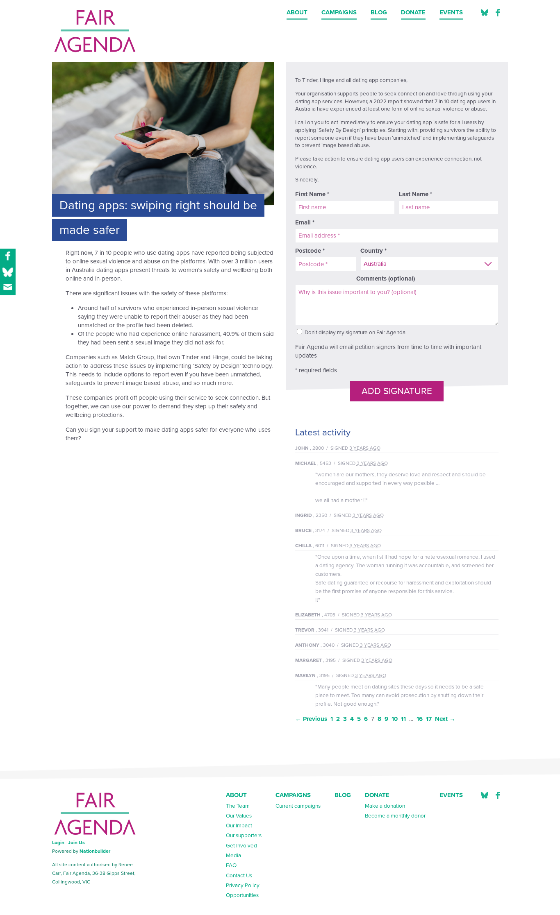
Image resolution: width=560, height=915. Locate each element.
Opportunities (242, 895)
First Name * (312, 194)
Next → (445, 718)
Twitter (484, 13)
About (297, 12)
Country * (373, 250)
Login (58, 842)
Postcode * (310, 250)
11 (403, 718)
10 (395, 718)
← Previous (311, 718)
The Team (238, 806)
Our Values (239, 816)
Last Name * (415, 194)
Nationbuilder (95, 851)
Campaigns (339, 12)
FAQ (231, 865)
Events (451, 12)
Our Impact (239, 825)
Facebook (498, 13)
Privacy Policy (243, 885)
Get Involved (241, 846)
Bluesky (484, 795)
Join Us (76, 842)
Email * (304, 222)
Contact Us (239, 875)
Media (233, 855)
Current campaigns (298, 806)
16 (420, 718)
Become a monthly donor (395, 816)
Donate (413, 12)
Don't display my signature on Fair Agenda (354, 332)
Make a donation (385, 806)
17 (429, 718)
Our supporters (244, 835)
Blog (379, 12)
